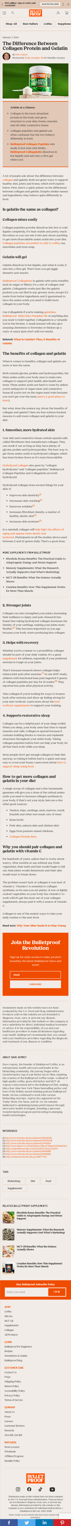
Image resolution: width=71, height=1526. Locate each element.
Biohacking (14, 1181)
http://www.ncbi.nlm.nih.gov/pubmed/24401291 (28, 1143)
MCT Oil (8, 1321)
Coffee (7, 1311)
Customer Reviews (14, 1425)
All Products (11, 1334)
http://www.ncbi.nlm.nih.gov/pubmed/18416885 (28, 1151)
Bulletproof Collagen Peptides (29, 144)
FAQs (7, 1377)
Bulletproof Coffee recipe (39, 1078)
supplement (10, 658)
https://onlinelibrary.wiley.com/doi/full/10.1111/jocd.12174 (32, 1148)
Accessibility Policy (14, 1391)
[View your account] (58, 13)
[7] (43, 673)
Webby (20, 1091)
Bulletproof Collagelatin (26, 152)
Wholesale (10, 1451)
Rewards (9, 1430)
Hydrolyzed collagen (15, 465)
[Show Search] (13, 13)
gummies (49, 312)
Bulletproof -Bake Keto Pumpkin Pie (25, 316)
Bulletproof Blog (13, 1360)
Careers (8, 1421)
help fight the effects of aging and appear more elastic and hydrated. (33, 533)
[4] (35, 515)
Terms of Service (13, 1400)
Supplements (15, 1188)
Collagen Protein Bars (23, 836)
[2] (41, 500)
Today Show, (10, 1101)
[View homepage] (35, 13)
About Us (9, 1412)
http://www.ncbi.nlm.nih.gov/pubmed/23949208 (28, 1138)
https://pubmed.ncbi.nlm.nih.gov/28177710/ (26, 1156)
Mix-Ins (8, 1316)
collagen (8, 180)
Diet (33, 1181)
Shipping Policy (12, 1381)
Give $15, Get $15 (13, 1435)
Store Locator (12, 1447)
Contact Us (10, 1372)
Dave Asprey (22, 54)
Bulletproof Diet (48, 1085)
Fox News (23, 1101)
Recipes (8, 1351)
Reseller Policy (12, 1461)
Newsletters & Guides (15, 1356)
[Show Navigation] (4, 13)
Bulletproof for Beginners (18, 1346)
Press (7, 1416)
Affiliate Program (13, 1456)
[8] (56, 681)
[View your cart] (66, 13)
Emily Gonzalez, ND (34, 58)
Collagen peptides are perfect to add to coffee (31, 243)
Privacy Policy (12, 1395)
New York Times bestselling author (41, 1088)
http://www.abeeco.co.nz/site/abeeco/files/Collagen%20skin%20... (37, 1146)
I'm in (57, 1291)
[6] (13, 627)
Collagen (9, 1330)
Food (48, 1181)
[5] (40, 520)
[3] (33, 505)
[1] (40, 494)
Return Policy (11, 1386)
